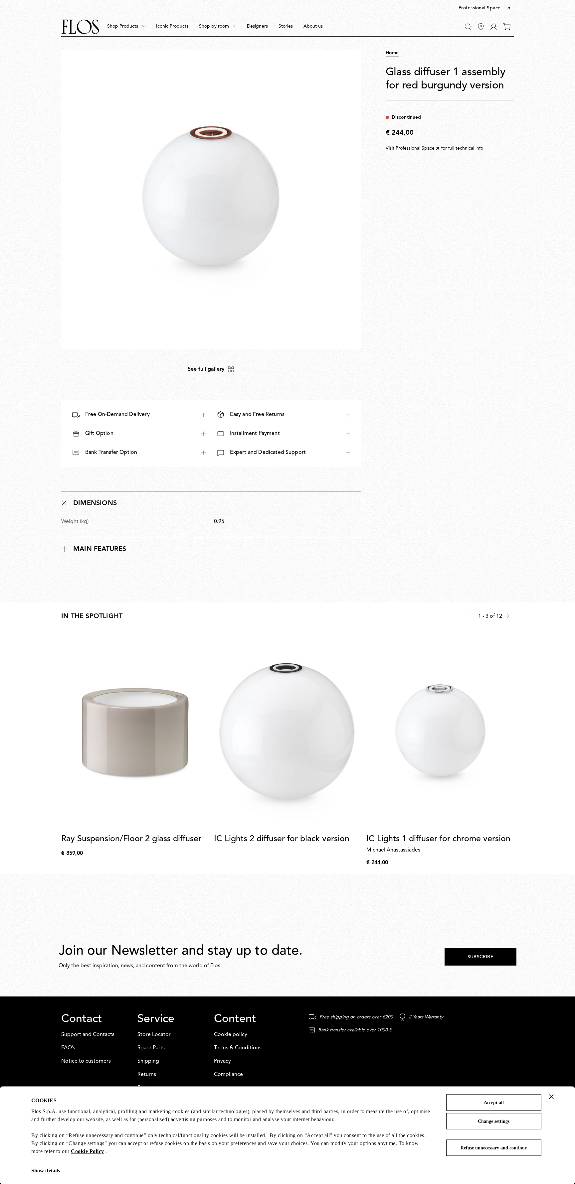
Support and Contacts (87, 1034)
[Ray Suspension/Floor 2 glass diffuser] (135, 731)
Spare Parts (151, 1048)
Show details (45, 1170)
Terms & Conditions (238, 1048)
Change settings (493, 1121)
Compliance (228, 1074)
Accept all (494, 1102)
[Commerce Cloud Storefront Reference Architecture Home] (80, 27)
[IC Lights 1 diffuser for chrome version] (440, 731)
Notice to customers (86, 1061)
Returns (146, 1074)
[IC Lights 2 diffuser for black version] (287, 731)
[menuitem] (126, 27)
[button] (485, 8)
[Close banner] (551, 1096)
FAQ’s (68, 1048)
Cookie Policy (87, 1151)
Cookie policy (230, 1034)
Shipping (148, 1061)
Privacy (222, 1061)
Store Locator (154, 1034)
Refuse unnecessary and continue (494, 1147)
